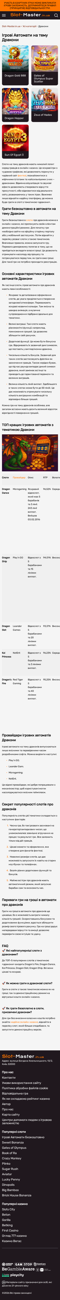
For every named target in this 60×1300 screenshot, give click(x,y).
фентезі (22, 175)
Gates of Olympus (14, 1148)
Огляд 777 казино (14, 1236)
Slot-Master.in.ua (11, 26)
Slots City (8, 1209)
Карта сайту (11, 1114)
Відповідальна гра (15, 1093)
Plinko (6, 1163)
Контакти (9, 1077)
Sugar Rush (10, 1169)
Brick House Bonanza (16, 1195)
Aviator (7, 1174)
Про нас (8, 1109)
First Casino (10, 1230)
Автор (6, 1104)
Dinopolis (8, 1185)
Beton (6, 1214)
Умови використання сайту (21, 1083)
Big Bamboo (10, 1190)
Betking (7, 1225)
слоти (29, 220)
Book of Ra (9, 1153)
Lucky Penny (11, 1179)
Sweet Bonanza (13, 1142)
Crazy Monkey (11, 1158)
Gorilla (6, 1220)
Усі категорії (29, 26)
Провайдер (19, 477)
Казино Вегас (12, 1241)
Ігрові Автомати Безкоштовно (23, 1137)
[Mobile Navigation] (4, 15)
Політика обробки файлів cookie (25, 1088)
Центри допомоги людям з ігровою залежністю (27, 1121)
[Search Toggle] (56, 15)
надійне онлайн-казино (24, 1022)
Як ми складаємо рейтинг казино (26, 1099)
